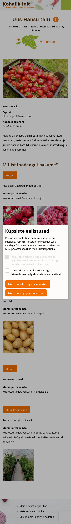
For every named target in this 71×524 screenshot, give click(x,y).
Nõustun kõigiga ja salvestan (26, 293)
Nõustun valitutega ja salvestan (27, 284)
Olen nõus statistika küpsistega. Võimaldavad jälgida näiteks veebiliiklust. (37, 272)
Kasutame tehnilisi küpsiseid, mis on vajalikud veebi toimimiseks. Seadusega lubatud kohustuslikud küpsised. (35, 260)
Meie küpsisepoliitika (43, 249)
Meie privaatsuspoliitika (18, 249)
